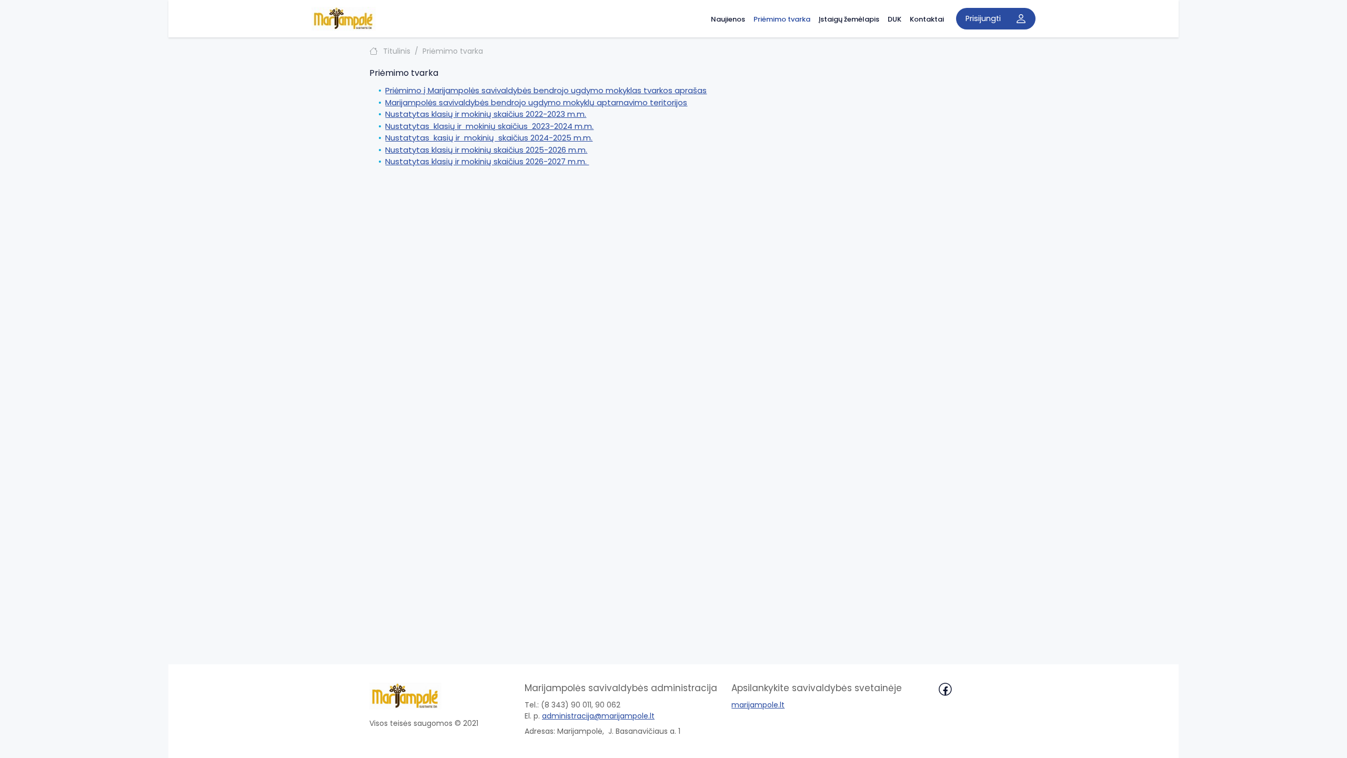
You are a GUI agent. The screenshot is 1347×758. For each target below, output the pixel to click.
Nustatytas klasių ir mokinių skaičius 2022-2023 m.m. (485, 113)
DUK (894, 19)
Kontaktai (927, 19)
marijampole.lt (758, 705)
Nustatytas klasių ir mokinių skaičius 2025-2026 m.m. (486, 149)
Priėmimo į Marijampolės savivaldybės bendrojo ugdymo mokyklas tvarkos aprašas (546, 90)
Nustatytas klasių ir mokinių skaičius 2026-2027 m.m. (487, 161)
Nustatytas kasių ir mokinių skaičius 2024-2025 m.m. (488, 137)
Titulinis (396, 51)
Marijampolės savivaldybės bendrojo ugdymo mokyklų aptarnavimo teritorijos (536, 102)
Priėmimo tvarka (781, 19)
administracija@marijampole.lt (598, 716)
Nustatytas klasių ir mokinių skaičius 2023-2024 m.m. (489, 126)
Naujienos (728, 19)
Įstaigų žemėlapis (849, 19)
